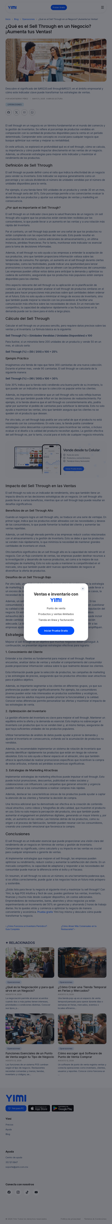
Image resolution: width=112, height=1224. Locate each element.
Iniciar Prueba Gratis (56, 630)
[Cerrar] (82, 588)
